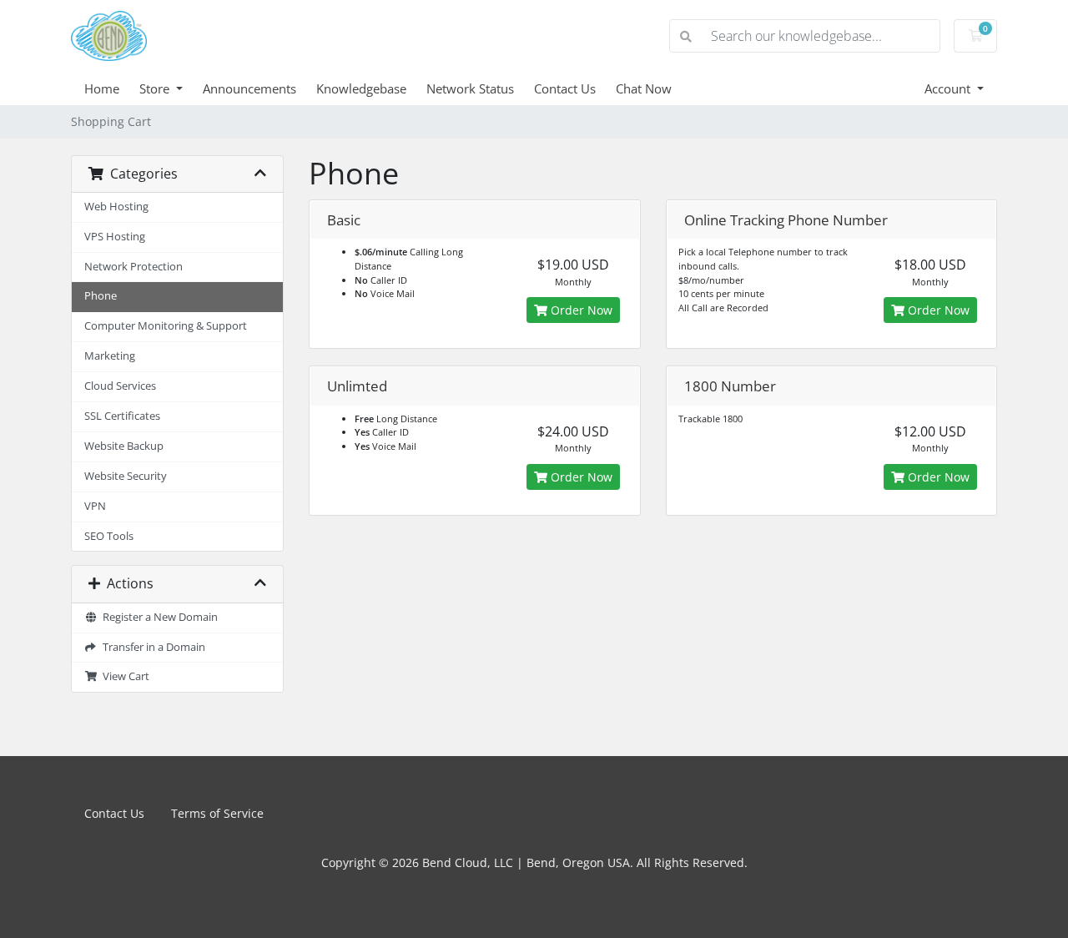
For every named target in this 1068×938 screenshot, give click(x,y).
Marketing (109, 356)
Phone (100, 296)
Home (101, 88)
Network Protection (133, 267)
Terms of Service (217, 813)
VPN (95, 506)
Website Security (125, 476)
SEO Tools (109, 536)
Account (949, 88)
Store (156, 88)
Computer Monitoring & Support (165, 326)
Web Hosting (116, 206)
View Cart (123, 676)
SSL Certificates (122, 416)
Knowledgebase (361, 88)
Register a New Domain (158, 617)
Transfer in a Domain (151, 647)
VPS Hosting (114, 236)
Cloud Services (120, 386)
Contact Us (565, 88)
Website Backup (124, 446)
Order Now (579, 310)
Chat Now (644, 88)
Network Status (470, 88)
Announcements (249, 88)
